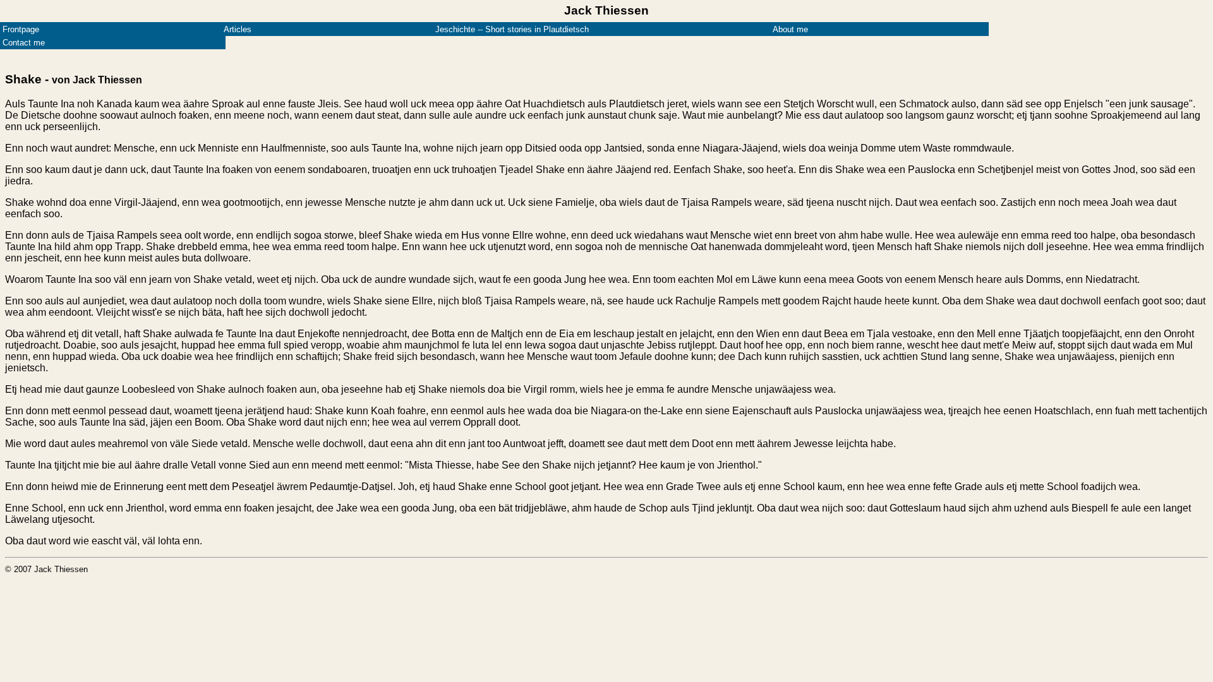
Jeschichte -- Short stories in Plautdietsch (512, 29)
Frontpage (21, 29)
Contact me (24, 42)
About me (790, 29)
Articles (237, 29)
